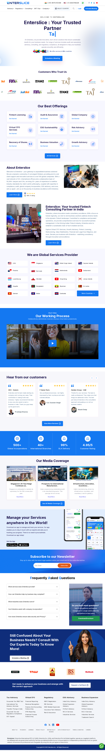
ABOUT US (14, 729)
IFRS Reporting (30, 712)
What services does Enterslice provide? (21, 587)
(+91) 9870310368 (54, 3)
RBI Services (48, 704)
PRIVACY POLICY (40, 729)
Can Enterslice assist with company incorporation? (25, 609)
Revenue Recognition (32, 704)
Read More (20, 497)
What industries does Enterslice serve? (21, 602)
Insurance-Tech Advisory (52, 710)
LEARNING (31, 729)
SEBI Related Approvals (52, 707)
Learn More (13, 195)
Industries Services (69, 714)
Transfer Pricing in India (14, 709)
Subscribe (64, 565)
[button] (73, 8)
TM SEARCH (23, 729)
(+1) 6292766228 (73, 3)
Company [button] (46, 8)
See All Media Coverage (51, 503)
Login (79, 8)
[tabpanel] (52, 279)
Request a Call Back (78, 685)
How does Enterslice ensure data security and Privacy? (27, 616)
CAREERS (88, 729)
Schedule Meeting (91, 8)
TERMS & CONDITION (78, 729)
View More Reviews (51, 423)
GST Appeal (11, 716)
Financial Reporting (31, 701)
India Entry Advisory (69, 701)
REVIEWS (51, 731)
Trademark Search (88, 717)
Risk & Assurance (50, 712)
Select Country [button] (63, 8)
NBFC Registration (50, 701)
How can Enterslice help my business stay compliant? (26, 594)
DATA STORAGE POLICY (64, 729)
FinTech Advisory (68, 709)
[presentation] (92, 378)
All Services (51, 156)
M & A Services (68, 712)
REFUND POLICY (51, 729)
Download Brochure (85, 618)
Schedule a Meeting (52, 58)
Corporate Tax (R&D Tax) (15, 701)
